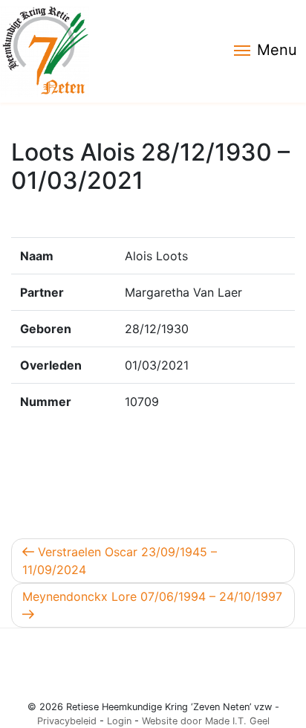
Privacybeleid (67, 721)
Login (119, 721)
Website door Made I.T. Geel (206, 721)
